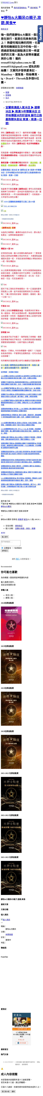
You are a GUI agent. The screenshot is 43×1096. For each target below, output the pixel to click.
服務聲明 (25, 1064)
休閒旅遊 (19, 88)
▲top (3, 532)
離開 (13, 1091)
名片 (7, 98)
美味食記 (18, 526)
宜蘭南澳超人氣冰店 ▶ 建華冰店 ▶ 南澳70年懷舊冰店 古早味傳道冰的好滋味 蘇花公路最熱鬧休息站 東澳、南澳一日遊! (24, 115)
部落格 (8, 95)
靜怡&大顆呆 (6, 506)
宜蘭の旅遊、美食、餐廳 (25, 528)
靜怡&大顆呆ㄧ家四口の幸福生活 (10, 215)
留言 (26, 519)
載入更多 (5, 537)
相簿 (7, 92)
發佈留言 (5, 551)
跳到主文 (4, 29)
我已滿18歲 (5, 1091)
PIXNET (10, 1062)
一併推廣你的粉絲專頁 (7, 219)
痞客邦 (20, 519)
